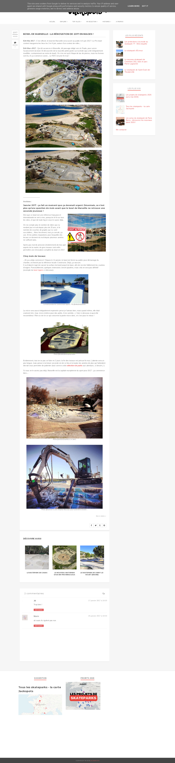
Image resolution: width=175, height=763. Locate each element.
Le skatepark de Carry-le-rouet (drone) (92, 574)
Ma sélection (91, 21)
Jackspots (94, 760)
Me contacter (121, 130)
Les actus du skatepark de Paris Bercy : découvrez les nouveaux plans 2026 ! (139, 120)
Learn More (134, 6)
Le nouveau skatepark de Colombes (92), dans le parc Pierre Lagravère (136, 61)
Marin (36, 616)
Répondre (38, 610)
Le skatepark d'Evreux (134, 51)
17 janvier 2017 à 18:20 (97, 600)
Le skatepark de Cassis (37, 573)
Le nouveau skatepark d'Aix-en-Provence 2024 (64, 574)
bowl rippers (39, 270)
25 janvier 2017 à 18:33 (97, 616)
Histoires (106, 21)
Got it (145, 6)
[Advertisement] (40, 735)
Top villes (76, 21)
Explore (63, 21)
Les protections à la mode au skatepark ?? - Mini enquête (136, 43)
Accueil (52, 21)
